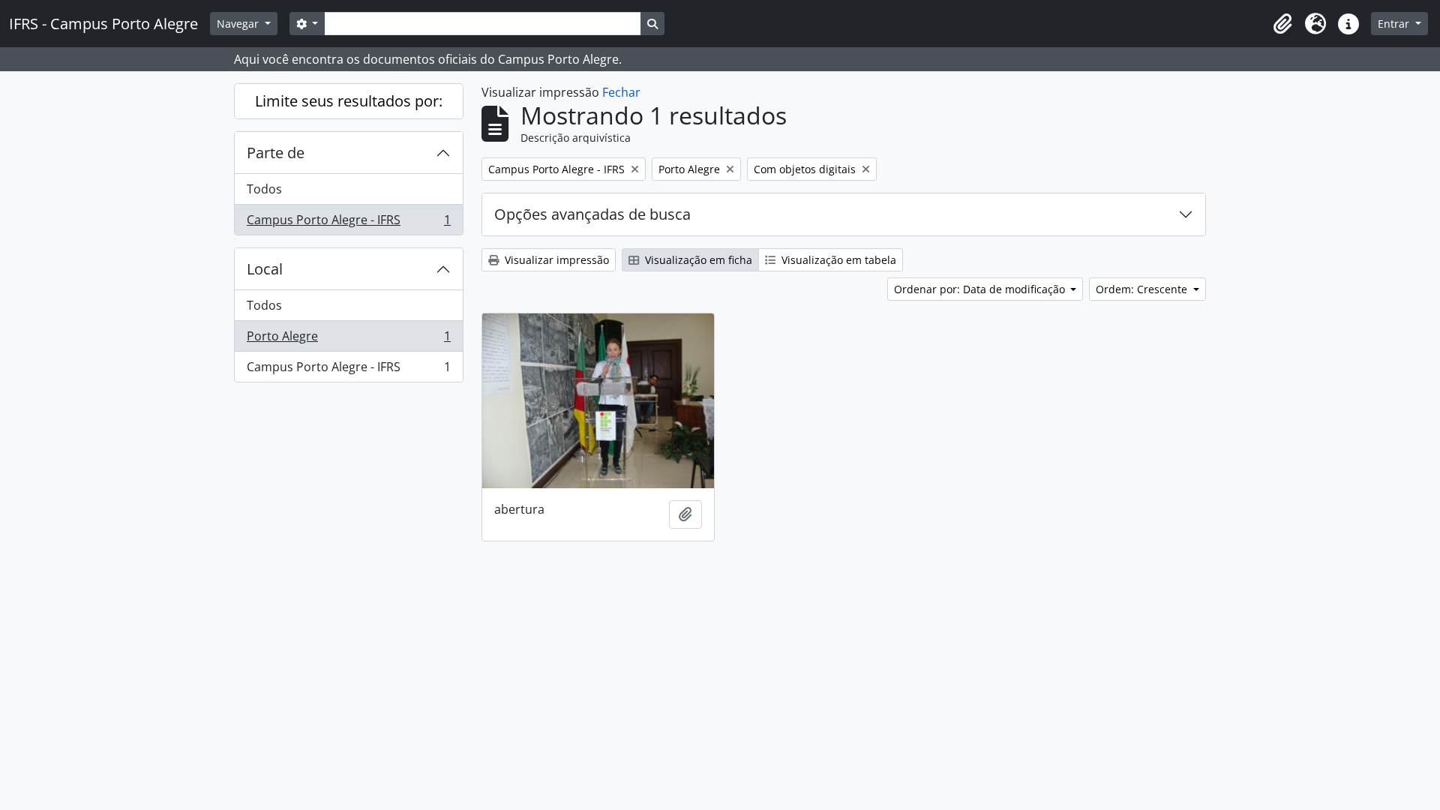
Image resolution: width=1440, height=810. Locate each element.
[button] (1282, 24)
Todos (264, 189)
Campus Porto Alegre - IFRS (348, 223)
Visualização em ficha (697, 260)
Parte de (275, 152)
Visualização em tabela (837, 260)
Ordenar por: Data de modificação (981, 289)
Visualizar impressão (555, 260)
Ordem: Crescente (1143, 289)
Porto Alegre (348, 340)
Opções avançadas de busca (592, 214)
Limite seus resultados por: (348, 101)
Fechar (621, 92)
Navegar (239, 23)
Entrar (1395, 23)
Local (265, 269)
